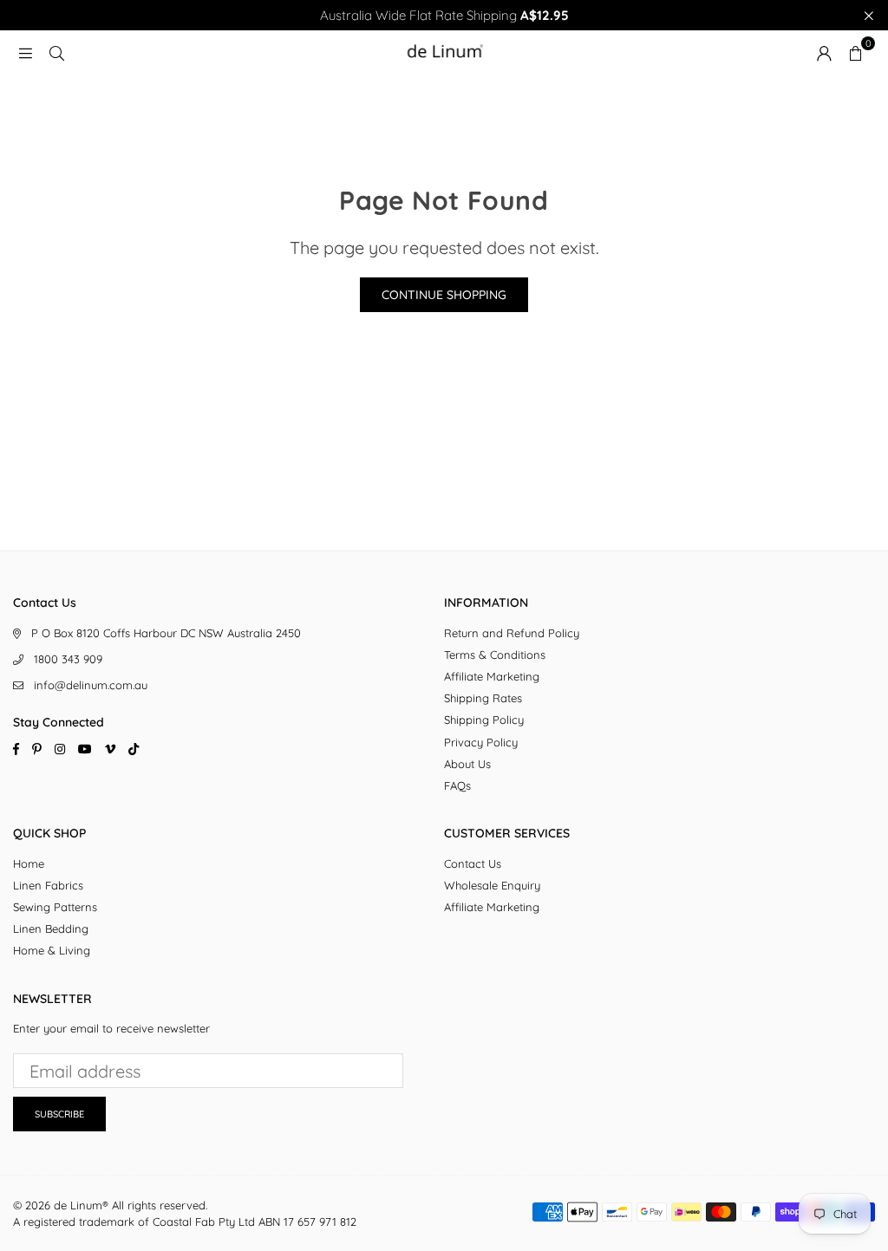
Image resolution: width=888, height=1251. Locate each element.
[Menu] (25, 51)
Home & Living (51, 950)
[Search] (56, 51)
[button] (855, 52)
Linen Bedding (50, 928)
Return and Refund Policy (511, 633)
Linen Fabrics (48, 885)
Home (28, 863)
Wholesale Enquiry (492, 885)
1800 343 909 (68, 659)
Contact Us (472, 863)
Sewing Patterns (55, 907)
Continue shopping (444, 295)
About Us (467, 764)
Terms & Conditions (494, 654)
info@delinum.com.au (90, 685)
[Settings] (823, 52)
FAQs (457, 785)
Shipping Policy (484, 719)
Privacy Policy (481, 742)
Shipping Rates (483, 698)
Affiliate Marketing (491, 676)
